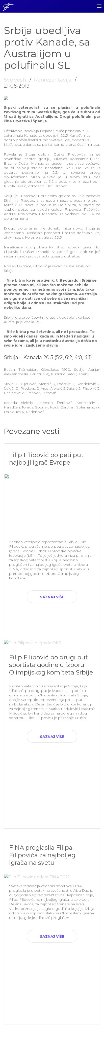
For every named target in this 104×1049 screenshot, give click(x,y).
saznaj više (52, 597)
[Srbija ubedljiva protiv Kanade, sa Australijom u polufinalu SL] (6, 98)
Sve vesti (15, 80)
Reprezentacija (52, 80)
